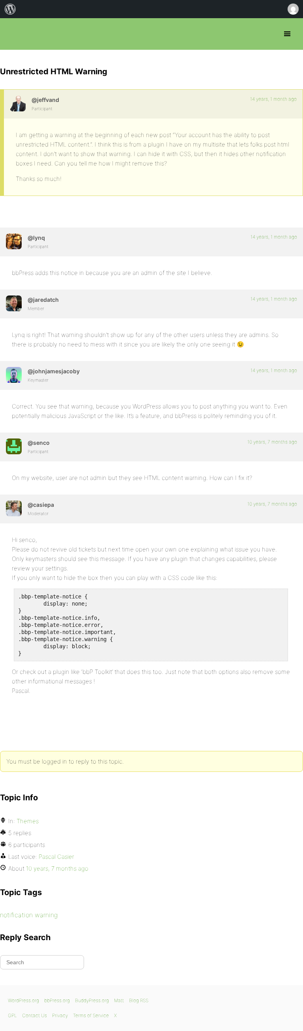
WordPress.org (23, 1000)
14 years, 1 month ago (273, 99)
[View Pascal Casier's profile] (14, 508)
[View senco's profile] (14, 446)
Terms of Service (91, 1015)
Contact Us (34, 1015)
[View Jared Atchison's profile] (14, 303)
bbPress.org (13, 34)
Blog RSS (138, 1000)
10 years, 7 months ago (272, 442)
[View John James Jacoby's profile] (14, 375)
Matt (119, 1000)
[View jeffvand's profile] (18, 103)
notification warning (29, 915)
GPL (12, 1015)
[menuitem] (10, 9)
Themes (28, 821)
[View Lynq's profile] (14, 241)
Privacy (60, 1015)
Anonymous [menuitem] (292, 9)
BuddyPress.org (92, 1000)
